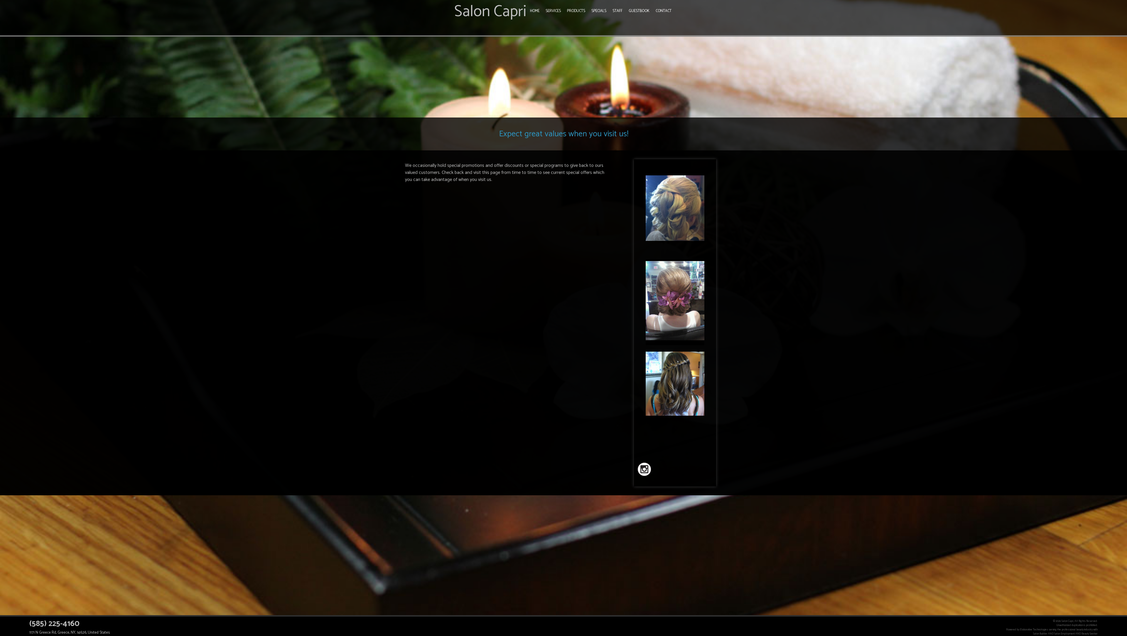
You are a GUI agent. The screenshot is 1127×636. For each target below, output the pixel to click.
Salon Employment (1064, 633)
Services (553, 11)
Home (534, 11)
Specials (598, 11)
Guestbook (639, 11)
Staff (617, 11)
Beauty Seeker (1090, 633)
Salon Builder (1040, 633)
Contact (664, 11)
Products (576, 11)
